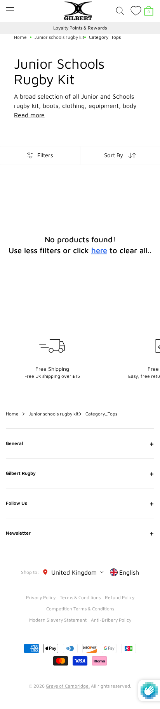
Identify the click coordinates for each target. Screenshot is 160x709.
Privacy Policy (41, 597)
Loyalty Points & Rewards (80, 28)
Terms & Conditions (80, 597)
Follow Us (80, 503)
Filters (45, 155)
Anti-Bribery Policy (111, 620)
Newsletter (80, 533)
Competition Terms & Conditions (80, 609)
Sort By (113, 155)
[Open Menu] (10, 10)
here (99, 250)
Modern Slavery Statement (58, 620)
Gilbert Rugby (80, 473)
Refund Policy (119, 597)
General (80, 443)
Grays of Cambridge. (68, 686)
